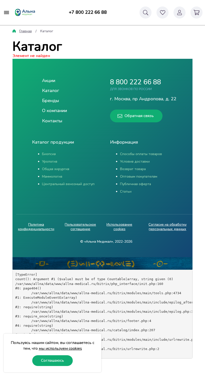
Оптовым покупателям (138, 176)
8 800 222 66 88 (135, 82)
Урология (49, 161)
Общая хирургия (55, 169)
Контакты (52, 121)
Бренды (50, 101)
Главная (25, 31)
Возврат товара (133, 169)
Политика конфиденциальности (36, 226)
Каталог (50, 91)
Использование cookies (119, 226)
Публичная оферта (135, 184)
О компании (54, 111)
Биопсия (49, 154)
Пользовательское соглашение (80, 226)
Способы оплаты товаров (141, 154)
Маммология (52, 176)
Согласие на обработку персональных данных (167, 226)
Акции (48, 81)
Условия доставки (135, 161)
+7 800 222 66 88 (88, 12)
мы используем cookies (60, 348)
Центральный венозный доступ (68, 184)
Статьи (126, 191)
